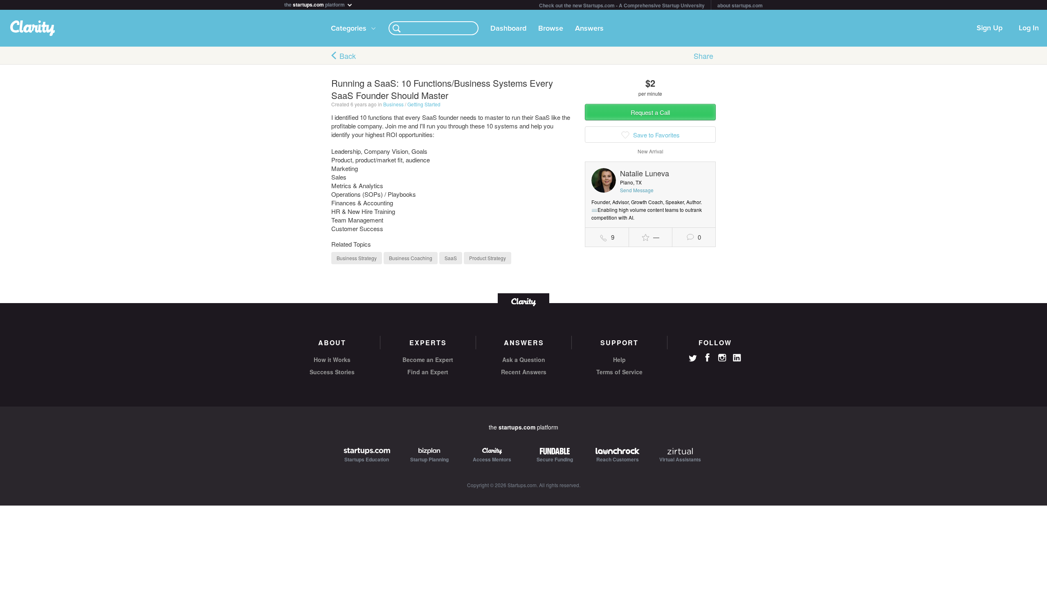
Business (393, 104)
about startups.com (740, 5)
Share (703, 55)
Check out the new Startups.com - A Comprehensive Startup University (622, 5)
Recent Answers (523, 372)
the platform (315, 4)
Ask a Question (523, 359)
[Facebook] (707, 357)
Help (619, 359)
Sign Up (989, 28)
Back (347, 55)
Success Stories (332, 372)
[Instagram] (722, 358)
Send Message (637, 190)
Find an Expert (427, 372)
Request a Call (650, 112)
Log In (1029, 28)
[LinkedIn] (737, 358)
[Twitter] (693, 359)
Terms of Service (619, 372)
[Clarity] (523, 301)
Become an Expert (427, 359)
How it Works (332, 359)
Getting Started (423, 104)
